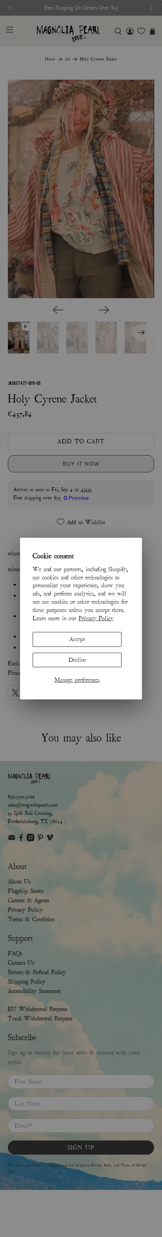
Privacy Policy (96, 618)
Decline (77, 659)
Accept (77, 639)
